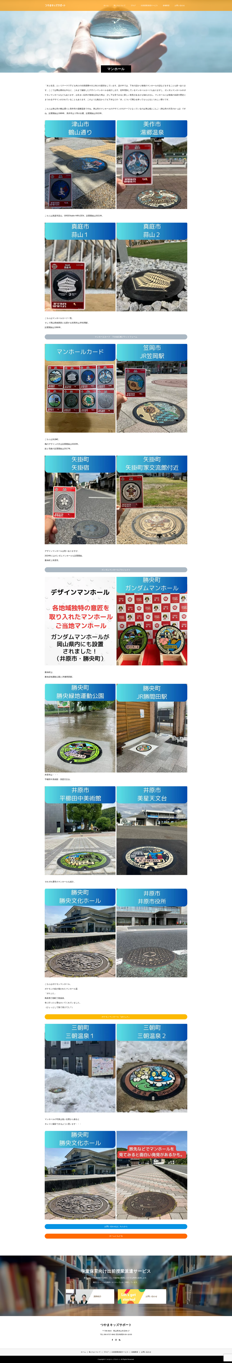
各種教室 (166, 5)
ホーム (106, 5)
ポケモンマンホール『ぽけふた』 (116, 1017)
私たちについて (120, 5)
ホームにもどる (116, 1236)
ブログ (133, 5)
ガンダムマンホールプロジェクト (116, 570)
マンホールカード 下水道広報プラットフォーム (116, 337)
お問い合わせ (180, 5)
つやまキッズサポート (116, 1324)
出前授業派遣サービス (149, 5)
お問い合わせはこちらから (116, 1226)
